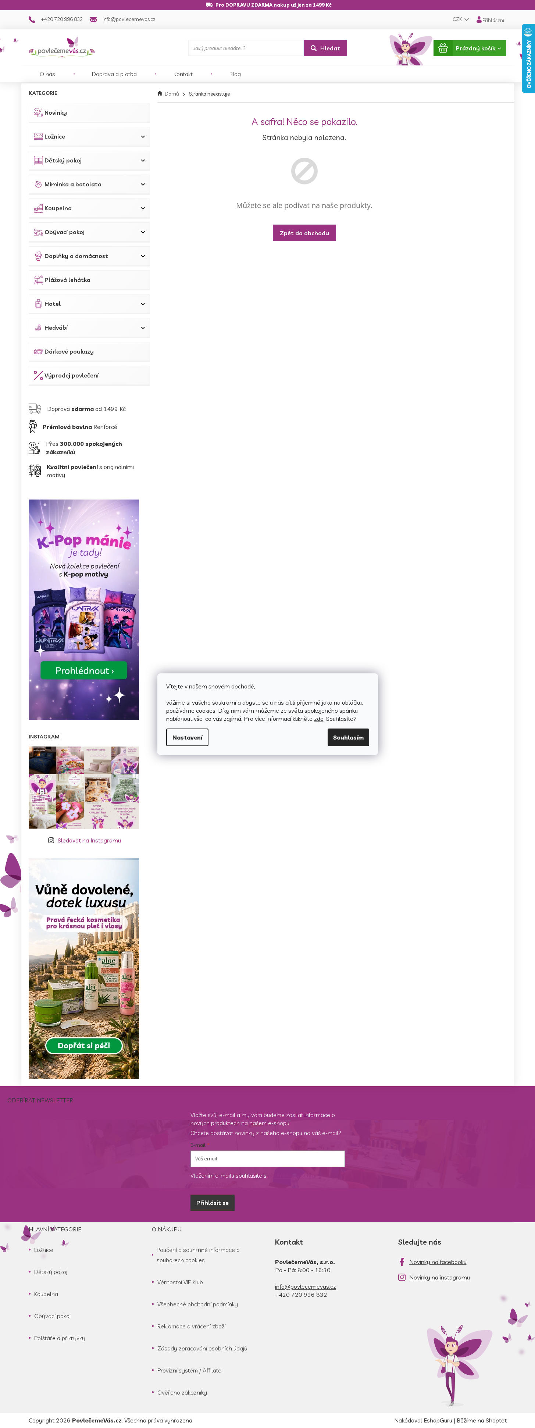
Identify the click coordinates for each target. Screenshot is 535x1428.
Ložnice (54, 136)
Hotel (52, 303)
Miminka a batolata (72, 184)
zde (319, 718)
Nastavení (187, 737)
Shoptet (496, 1420)
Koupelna (58, 208)
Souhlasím (348, 737)
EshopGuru (438, 1420)
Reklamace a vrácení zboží (191, 1326)
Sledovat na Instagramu (89, 840)
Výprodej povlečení (71, 375)
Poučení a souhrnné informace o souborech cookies (198, 1255)
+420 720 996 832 (301, 1294)
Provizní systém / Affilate (189, 1370)
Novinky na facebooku (438, 1262)
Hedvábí (56, 327)
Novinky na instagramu (439, 1277)
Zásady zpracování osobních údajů (202, 1348)
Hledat (330, 48)
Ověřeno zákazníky (182, 1392)
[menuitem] (47, 74)
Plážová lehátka (67, 279)
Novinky (55, 112)
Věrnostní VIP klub (180, 1282)
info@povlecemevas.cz (305, 1286)
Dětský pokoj (63, 160)
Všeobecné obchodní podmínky (197, 1304)
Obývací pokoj (64, 232)
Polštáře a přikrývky (59, 1338)
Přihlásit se (212, 1202)
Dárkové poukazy (69, 351)
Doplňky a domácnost (76, 256)
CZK (458, 19)
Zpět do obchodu (304, 233)
